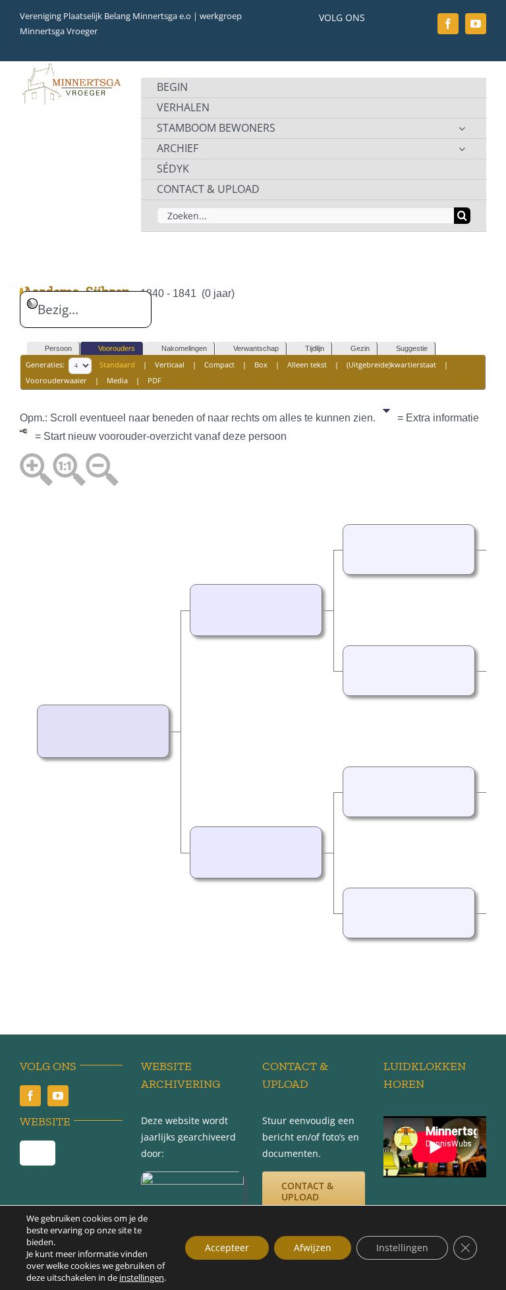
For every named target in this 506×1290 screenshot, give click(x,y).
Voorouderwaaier (56, 380)
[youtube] (475, 23)
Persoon (58, 348)
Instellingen (402, 1247)
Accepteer (227, 1247)
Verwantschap (256, 348)
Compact (219, 364)
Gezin (360, 348)
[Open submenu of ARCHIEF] (461, 149)
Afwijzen (312, 1247)
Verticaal (169, 364)
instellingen (141, 1277)
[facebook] (448, 23)
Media (117, 380)
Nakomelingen (184, 348)
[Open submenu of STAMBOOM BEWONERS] (461, 128)
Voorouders (116, 348)
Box (260, 364)
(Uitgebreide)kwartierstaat (391, 364)
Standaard (117, 364)
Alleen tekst (307, 364)
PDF (154, 380)
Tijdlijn (314, 348)
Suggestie (412, 348)
